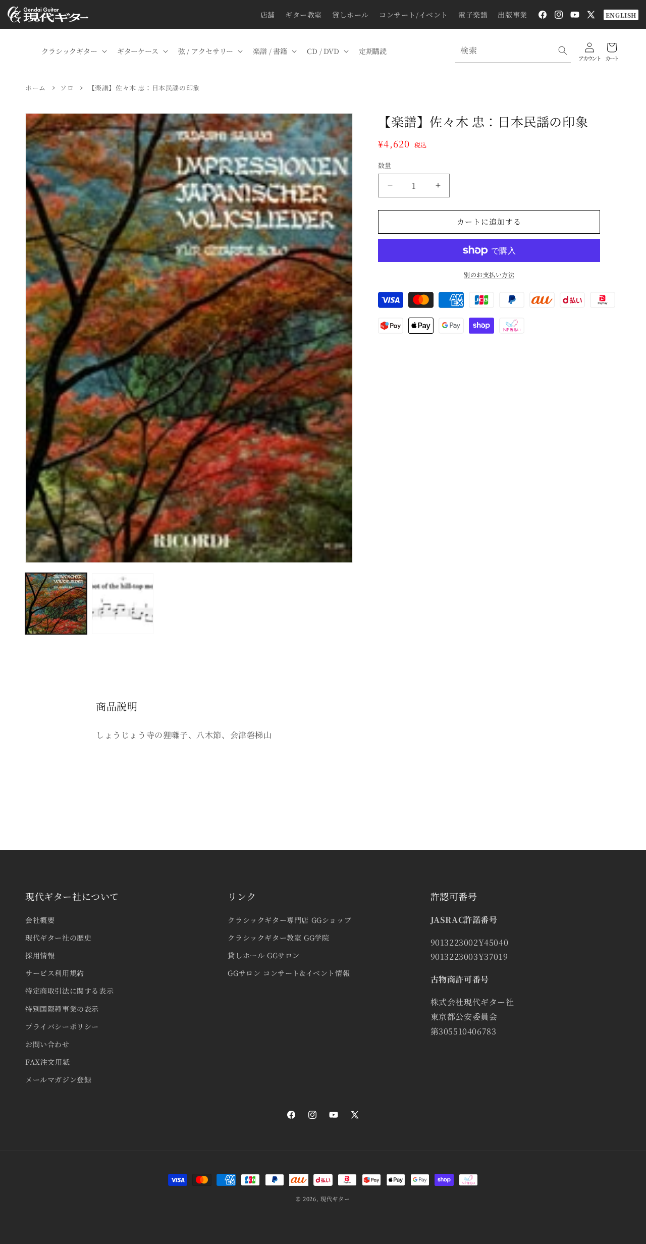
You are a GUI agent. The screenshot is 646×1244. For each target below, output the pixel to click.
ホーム (35, 87)
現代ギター (335, 1199)
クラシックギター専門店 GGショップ (289, 920)
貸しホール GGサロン (264, 955)
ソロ (67, 87)
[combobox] (513, 50)
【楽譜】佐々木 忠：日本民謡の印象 (144, 87)
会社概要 (40, 920)
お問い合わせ (47, 1044)
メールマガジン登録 (58, 1079)
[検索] (562, 50)
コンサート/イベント (413, 15)
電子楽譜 (473, 15)
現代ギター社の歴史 (58, 937)
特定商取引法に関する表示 (69, 991)
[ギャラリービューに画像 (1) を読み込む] (56, 604)
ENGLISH (621, 15)
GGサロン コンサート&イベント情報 (289, 973)
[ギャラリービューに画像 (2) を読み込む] (122, 604)
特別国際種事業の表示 (62, 1009)
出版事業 (512, 15)
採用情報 (40, 955)
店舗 (267, 15)
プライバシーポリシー (62, 1026)
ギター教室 (303, 15)
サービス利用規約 (54, 973)
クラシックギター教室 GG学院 (278, 937)
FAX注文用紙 (47, 1062)
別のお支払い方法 (489, 274)
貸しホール (350, 15)
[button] (73, 51)
